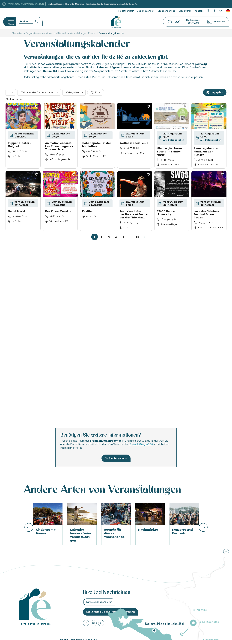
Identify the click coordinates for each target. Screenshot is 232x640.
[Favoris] (221, 11)
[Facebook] (86, 623)
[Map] (208, 11)
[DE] (228, 10)
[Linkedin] (101, 623)
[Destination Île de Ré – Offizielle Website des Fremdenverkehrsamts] (116, 22)
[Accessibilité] (214, 10)
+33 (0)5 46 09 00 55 (141, 444)
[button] (228, 10)
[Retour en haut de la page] (226, 551)
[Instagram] (94, 623)
